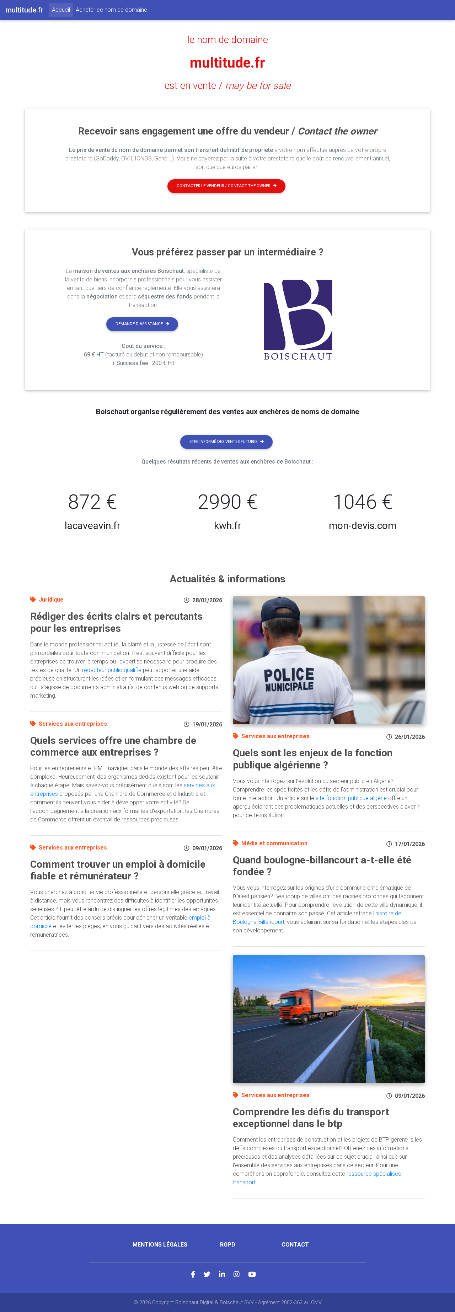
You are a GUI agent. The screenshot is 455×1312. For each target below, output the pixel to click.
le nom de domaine (227, 40)
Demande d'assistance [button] (139, 324)
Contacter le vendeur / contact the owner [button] (223, 186)
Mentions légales (160, 1244)
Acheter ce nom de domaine (111, 9)
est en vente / (227, 85)
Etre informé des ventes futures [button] (223, 441)
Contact (295, 1244)
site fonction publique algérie (351, 798)
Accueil (62, 9)
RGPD (227, 1244)
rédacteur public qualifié (111, 670)
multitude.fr (227, 62)
